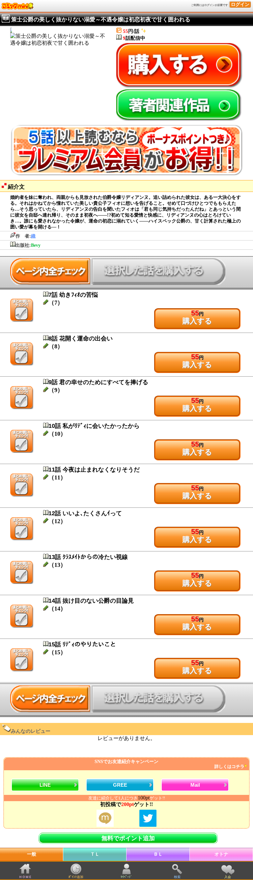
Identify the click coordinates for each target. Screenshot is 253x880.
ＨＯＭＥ (25, 877)
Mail (195, 785)
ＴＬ (94, 854)
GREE (120, 785)
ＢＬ (158, 854)
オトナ (221, 854)
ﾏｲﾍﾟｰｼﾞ (126, 877)
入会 (227, 877)
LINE (45, 785)
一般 (31, 854)
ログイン (240, 4)
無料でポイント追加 (128, 838)
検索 (177, 877)
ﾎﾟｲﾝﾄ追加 (76, 877)
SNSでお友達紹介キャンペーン (169, 764)
